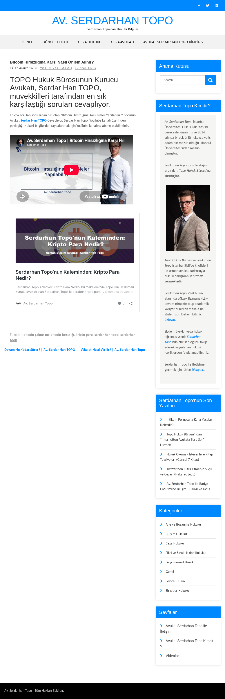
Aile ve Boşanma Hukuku (183, 524)
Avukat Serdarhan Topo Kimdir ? (173, 42)
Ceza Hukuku (90, 42)
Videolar (172, 656)
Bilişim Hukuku (176, 534)
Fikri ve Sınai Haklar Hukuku (185, 553)
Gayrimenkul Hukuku (180, 562)
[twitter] (207, 5)
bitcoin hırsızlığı (62, 335)
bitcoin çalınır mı (36, 335)
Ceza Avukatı (122, 42)
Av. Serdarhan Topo (112, 20)
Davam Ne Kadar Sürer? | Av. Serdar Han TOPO (39, 350)
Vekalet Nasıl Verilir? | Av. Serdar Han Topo (113, 350)
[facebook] (199, 5)
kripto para (84, 335)
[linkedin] (216, 5)
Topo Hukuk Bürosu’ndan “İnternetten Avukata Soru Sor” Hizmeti (182, 440)
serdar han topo (106, 335)
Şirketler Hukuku (177, 591)
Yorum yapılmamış (56, 68)
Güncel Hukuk (55, 42)
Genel (27, 42)
